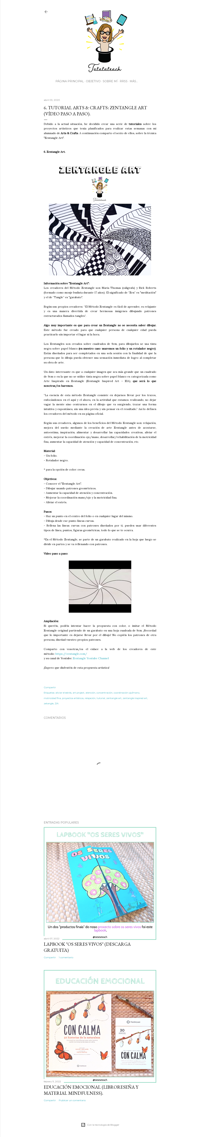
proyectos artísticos (73, 698)
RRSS (124, 81)
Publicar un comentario (72, 1100)
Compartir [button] (50, 687)
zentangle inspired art (135, 698)
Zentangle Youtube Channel (91, 658)
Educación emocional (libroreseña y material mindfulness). (91, 1090)
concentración (104, 692)
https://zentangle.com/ (71, 654)
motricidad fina (52, 698)
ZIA (57, 703)
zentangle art (113, 698)
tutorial (101, 698)
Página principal (69, 81)
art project (78, 692)
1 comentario (66, 957)
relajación (90, 698)
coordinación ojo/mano (126, 692)
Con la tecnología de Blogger (103, 1124)
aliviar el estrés (63, 692)
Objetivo (93, 81)
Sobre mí (110, 81)
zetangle (49, 703)
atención (90, 692)
